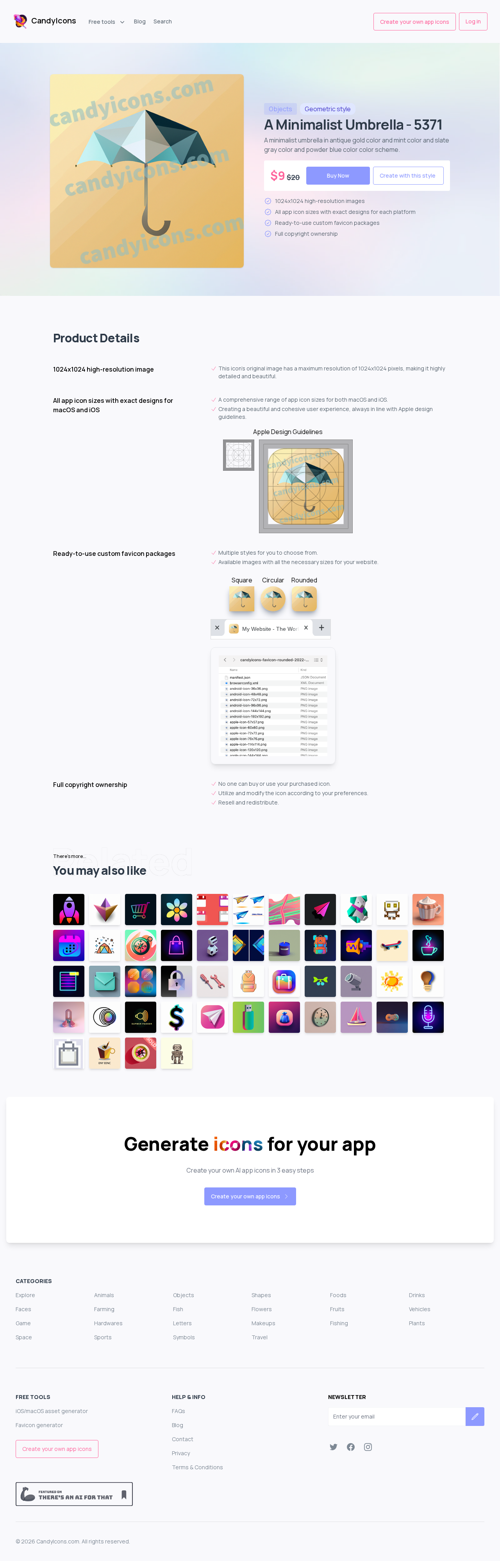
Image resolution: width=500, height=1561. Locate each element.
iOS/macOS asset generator (52, 1411)
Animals (104, 1295)
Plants (417, 1323)
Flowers (262, 1309)
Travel (260, 1337)
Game (23, 1323)
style (328, 109)
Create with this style (408, 175)
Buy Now (338, 175)
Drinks (417, 1295)
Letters (182, 1323)
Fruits (337, 1309)
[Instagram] (367, 1447)
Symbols (184, 1337)
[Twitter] (333, 1447)
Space (24, 1337)
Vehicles (419, 1309)
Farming (104, 1309)
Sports (103, 1337)
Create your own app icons (414, 21)
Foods (338, 1295)
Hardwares (108, 1323)
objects (280, 109)
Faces (23, 1309)
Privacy (181, 1453)
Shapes (261, 1295)
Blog (140, 21)
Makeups (263, 1323)
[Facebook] (350, 1447)
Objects (183, 1295)
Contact (182, 1439)
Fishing (339, 1323)
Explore (25, 1295)
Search (163, 21)
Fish (178, 1309)
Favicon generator (39, 1425)
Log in (473, 21)
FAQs (178, 1411)
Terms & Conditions (197, 1467)
